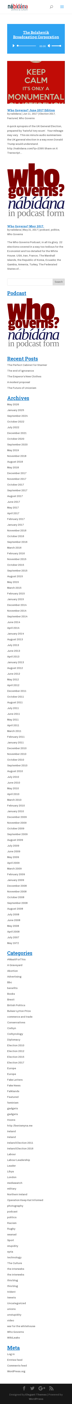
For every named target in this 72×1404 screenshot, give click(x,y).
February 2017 (16, 519)
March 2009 (14, 868)
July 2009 (13, 845)
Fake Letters (15, 1079)
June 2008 (13, 920)
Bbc (9, 982)
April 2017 (13, 513)
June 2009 (13, 851)
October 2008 (15, 897)
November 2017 (16, 479)
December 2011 (16, 691)
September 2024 (17, 416)
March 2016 (14, 547)
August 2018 (15, 461)
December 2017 (17, 473)
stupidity (12, 1246)
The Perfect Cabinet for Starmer (27, 365)
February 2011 (16, 736)
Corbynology (15, 1034)
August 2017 (15, 496)
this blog (12, 1280)
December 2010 (17, 748)
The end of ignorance (20, 370)
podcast (45, 230)
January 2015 (15, 599)
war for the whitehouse (21, 1326)
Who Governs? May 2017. (25, 226)
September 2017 (17, 490)
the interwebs (15, 1269)
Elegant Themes (36, 1394)
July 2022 (13, 427)
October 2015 (15, 565)
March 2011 (14, 731)
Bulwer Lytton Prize (19, 1011)
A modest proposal (18, 382)
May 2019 (13, 450)
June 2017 (13, 501)
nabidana (15, 114)
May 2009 (13, 857)
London (11, 1177)
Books (11, 993)
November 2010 (16, 754)
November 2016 (16, 530)
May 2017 (13, 507)
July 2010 (13, 777)
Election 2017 (47, 114)
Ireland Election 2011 (20, 1142)
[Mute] (49, 45)
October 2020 (15, 438)
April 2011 (13, 725)
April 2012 (13, 685)
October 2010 (15, 759)
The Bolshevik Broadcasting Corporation (36, 34)
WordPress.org (16, 1371)
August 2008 (15, 908)
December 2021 (17, 433)
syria (10, 1251)
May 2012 (13, 679)
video (10, 1320)
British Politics (16, 1005)
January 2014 (15, 633)
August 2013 (15, 639)
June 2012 (13, 673)
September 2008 (17, 903)
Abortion (12, 971)
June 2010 (13, 782)
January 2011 (15, 742)
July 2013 (13, 645)
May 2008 (13, 926)
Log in (11, 1354)
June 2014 (13, 622)
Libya (10, 1171)
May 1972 (13, 943)
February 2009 (16, 874)
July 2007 (13, 937)
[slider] (56, 45)
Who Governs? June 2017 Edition (31, 110)
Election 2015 (15, 1056)
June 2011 (13, 714)
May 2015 (13, 582)
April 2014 (13, 628)
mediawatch (14, 1183)
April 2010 (13, 794)
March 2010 (14, 799)
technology (14, 1257)
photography (15, 1205)
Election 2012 (15, 1051)
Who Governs (27, 118)
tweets (11, 1297)
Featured (12, 118)
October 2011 (15, 696)
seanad (11, 1234)
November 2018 (16, 456)
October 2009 (15, 828)
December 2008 (17, 885)
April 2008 (13, 931)
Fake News (13, 1085)
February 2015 (16, 593)
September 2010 (17, 765)
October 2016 (15, 536)
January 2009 (15, 880)
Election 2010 (15, 1045)
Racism (11, 1223)
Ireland (11, 1131)
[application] (36, 44)
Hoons (11, 1120)
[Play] (13, 45)
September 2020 (17, 444)
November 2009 (17, 822)
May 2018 (13, 467)
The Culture (14, 1263)
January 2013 (15, 662)
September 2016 (17, 542)
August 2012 (15, 668)
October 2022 (15, 421)
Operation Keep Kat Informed (25, 1200)
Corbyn (11, 1028)
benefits (12, 988)
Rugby (11, 1228)
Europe (11, 1068)
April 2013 (13, 656)
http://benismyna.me (20, 1125)
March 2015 (14, 587)
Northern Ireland (17, 1194)
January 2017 (15, 524)
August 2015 (15, 576)
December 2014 (17, 605)
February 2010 (16, 805)
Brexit (11, 999)
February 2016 (16, 553)
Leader (11, 1165)
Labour (11, 1154)
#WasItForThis (16, 959)
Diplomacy (13, 1039)
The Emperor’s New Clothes (24, 376)
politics (55, 230)
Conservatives (16, 1022)
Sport (10, 1240)
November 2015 (16, 559)
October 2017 (15, 484)
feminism (12, 1102)
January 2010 (15, 811)
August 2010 (15, 771)
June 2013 (13, 650)
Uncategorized (16, 1303)
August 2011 (15, 702)
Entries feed (14, 1360)
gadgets (12, 1108)
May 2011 (13, 719)
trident (11, 1291)
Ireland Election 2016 (20, 1148)
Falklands (13, 1091)
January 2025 (15, 410)
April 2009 (13, 863)
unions (11, 1309)
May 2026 (13, 404)
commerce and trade (20, 1016)
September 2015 (17, 570)
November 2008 (17, 891)
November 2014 (17, 610)
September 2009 (17, 834)
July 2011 (13, 708)
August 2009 (15, 840)
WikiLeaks (13, 1337)
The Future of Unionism (21, 388)
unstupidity (14, 1314)
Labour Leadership (18, 1160)
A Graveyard (14, 965)
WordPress (36, 1399)
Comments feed (17, 1365)
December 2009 (17, 817)
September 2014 (17, 616)
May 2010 (13, 788)
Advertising (14, 976)
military (11, 1188)
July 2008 (13, 914)
